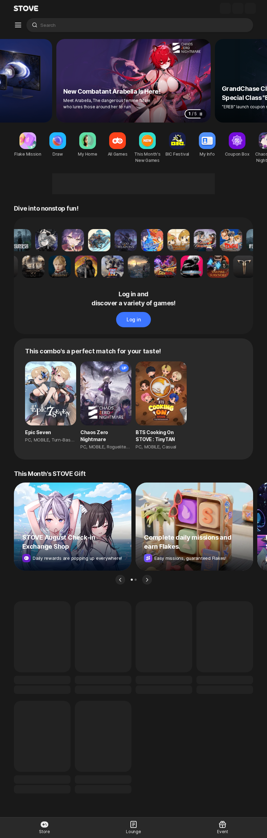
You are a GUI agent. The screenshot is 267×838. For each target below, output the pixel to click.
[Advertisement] (133, 183)
